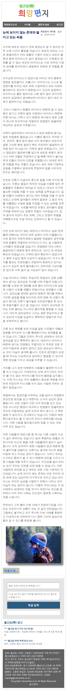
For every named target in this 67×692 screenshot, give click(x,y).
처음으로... (11, 570)
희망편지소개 (10, 24)
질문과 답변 (43, 24)
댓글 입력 (33, 605)
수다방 (27, 24)
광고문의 (33, 684)
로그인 (60, 24)
